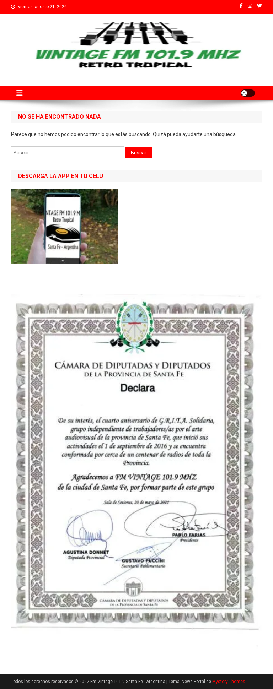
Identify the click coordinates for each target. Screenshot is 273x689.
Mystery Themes (228, 681)
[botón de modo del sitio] (248, 93)
